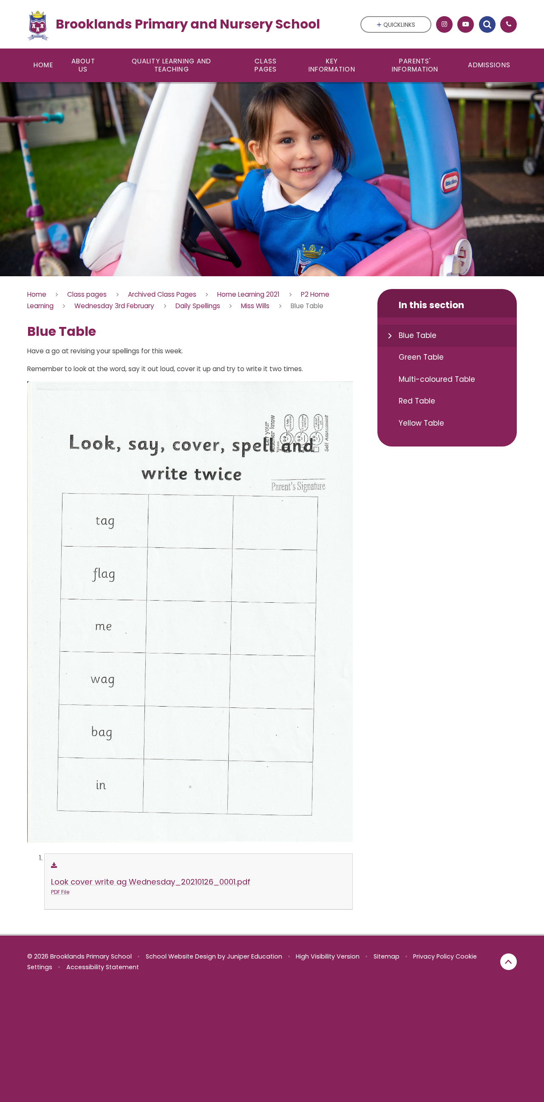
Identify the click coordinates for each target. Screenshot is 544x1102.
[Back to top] (508, 961)
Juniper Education (254, 956)
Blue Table (307, 305)
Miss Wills (255, 305)
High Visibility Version (328, 956)
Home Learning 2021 (248, 294)
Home (36, 294)
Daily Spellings (198, 305)
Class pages (87, 294)
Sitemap (387, 956)
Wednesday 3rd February (114, 305)
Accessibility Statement (102, 967)
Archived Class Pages (162, 294)
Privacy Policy (433, 956)
